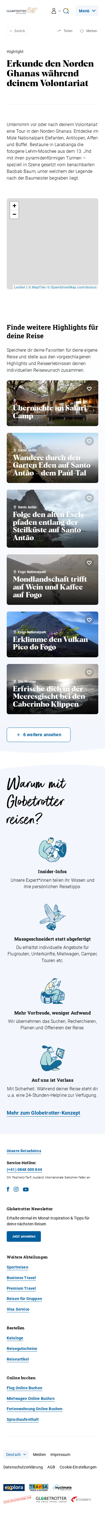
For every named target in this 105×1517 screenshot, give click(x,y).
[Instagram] (16, 1190)
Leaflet (19, 287)
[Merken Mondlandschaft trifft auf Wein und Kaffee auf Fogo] (89, 562)
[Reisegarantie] (81, 1499)
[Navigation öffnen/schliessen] (56, 11)
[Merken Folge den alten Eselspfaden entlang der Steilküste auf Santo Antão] (89, 498)
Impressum (60, 1454)
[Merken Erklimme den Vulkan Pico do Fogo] (89, 619)
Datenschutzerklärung (23, 1467)
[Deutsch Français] (16, 1454)
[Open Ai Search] (66, 11)
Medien (39, 1454)
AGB (51, 1467)
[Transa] (38, 1487)
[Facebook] (7, 1190)
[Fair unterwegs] (17, 1500)
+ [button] (15, 205)
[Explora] (14, 1487)
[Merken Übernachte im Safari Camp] (89, 388)
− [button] (15, 214)
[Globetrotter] (51, 1499)
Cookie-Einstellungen (78, 1467)
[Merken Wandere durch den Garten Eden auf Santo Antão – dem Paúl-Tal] (89, 441)
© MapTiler (37, 287)
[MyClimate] (62, 1487)
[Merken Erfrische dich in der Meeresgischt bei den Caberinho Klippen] (89, 672)
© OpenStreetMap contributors (72, 287)
